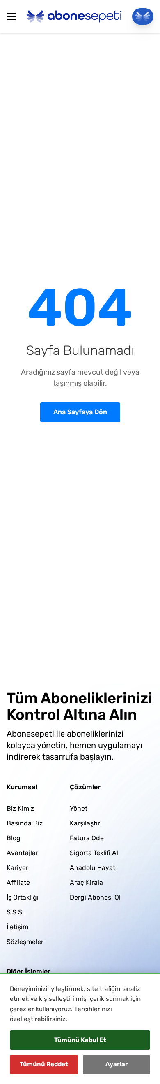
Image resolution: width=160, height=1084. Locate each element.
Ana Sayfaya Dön (80, 412)
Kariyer (17, 868)
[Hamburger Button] (11, 16)
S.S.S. (15, 912)
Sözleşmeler (25, 942)
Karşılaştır (85, 823)
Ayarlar (116, 1064)
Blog (14, 838)
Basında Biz (25, 823)
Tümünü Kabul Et (80, 1040)
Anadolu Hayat (92, 868)
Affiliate (18, 882)
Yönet (78, 808)
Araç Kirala (86, 882)
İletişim (17, 927)
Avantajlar (22, 853)
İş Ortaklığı (23, 897)
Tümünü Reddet (44, 1064)
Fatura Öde (87, 838)
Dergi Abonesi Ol (95, 897)
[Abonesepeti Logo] (74, 16)
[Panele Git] (142, 16)
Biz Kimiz (20, 808)
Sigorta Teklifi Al (94, 853)
